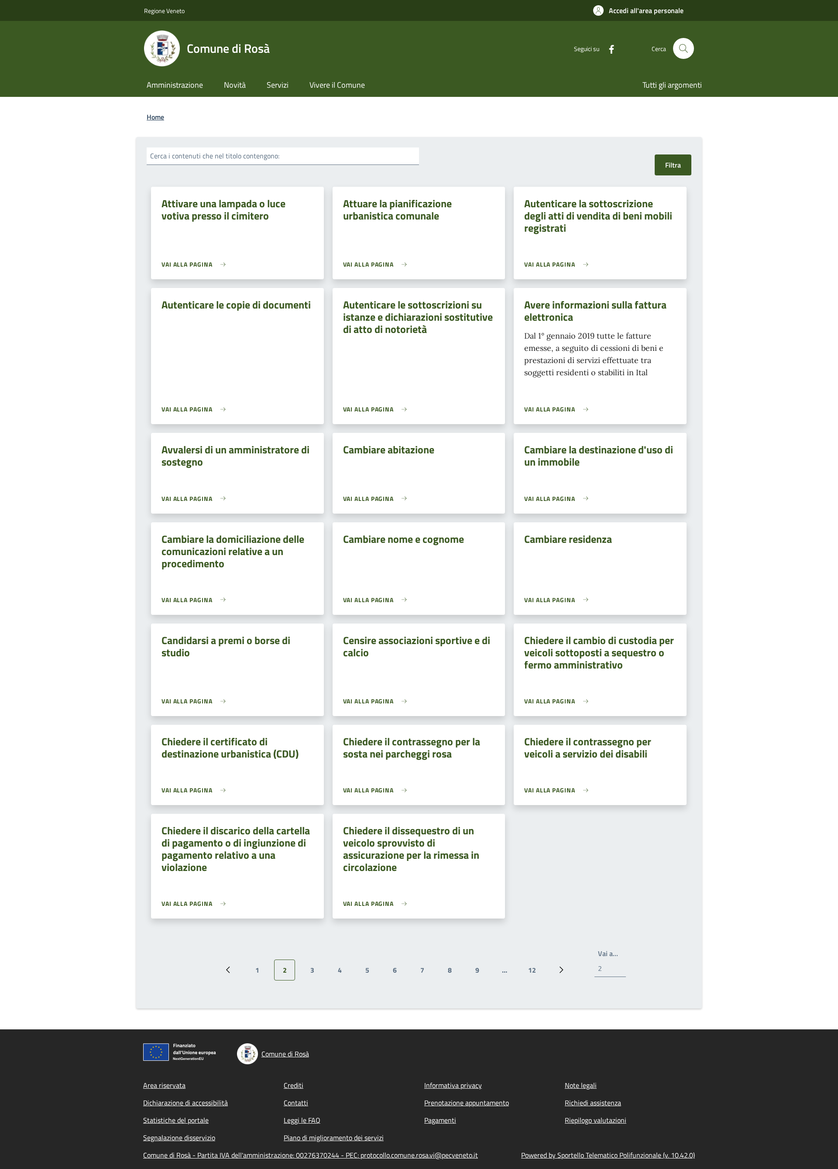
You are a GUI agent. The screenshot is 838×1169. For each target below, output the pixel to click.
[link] (195, 264)
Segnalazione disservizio (179, 1137)
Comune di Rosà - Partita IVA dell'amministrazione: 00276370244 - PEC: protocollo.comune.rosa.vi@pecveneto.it (310, 1155)
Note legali (581, 1085)
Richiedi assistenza (593, 1102)
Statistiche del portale (176, 1120)
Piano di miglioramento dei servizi (334, 1137)
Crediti (293, 1085)
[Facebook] (608, 48)
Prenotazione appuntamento (466, 1102)
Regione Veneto (164, 10)
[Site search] (683, 48)
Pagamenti (440, 1120)
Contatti (296, 1102)
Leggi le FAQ (302, 1120)
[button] (638, 10)
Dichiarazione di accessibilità (185, 1102)
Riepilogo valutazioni (595, 1120)
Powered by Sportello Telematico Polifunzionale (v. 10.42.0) (608, 1155)
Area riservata (164, 1085)
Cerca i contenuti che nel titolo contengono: (214, 156)
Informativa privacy (453, 1085)
